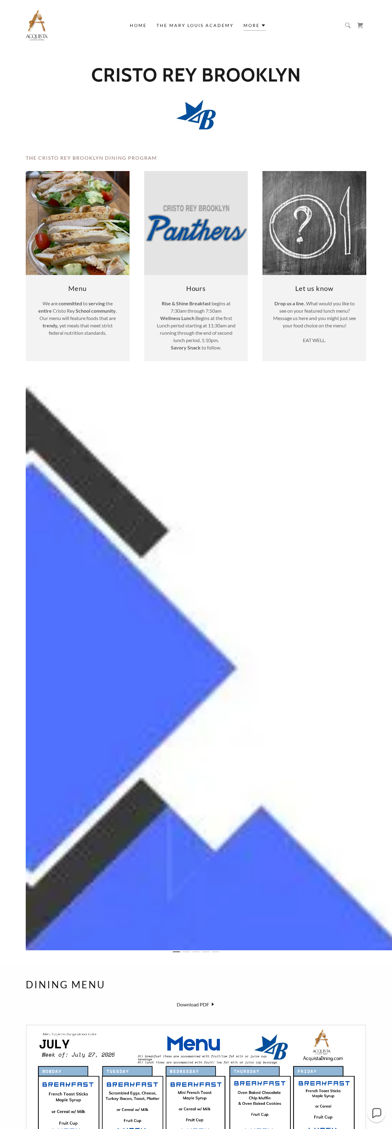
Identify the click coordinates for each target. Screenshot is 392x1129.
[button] (254, 26)
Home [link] (138, 25)
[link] (37, 25)
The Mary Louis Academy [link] (195, 25)
